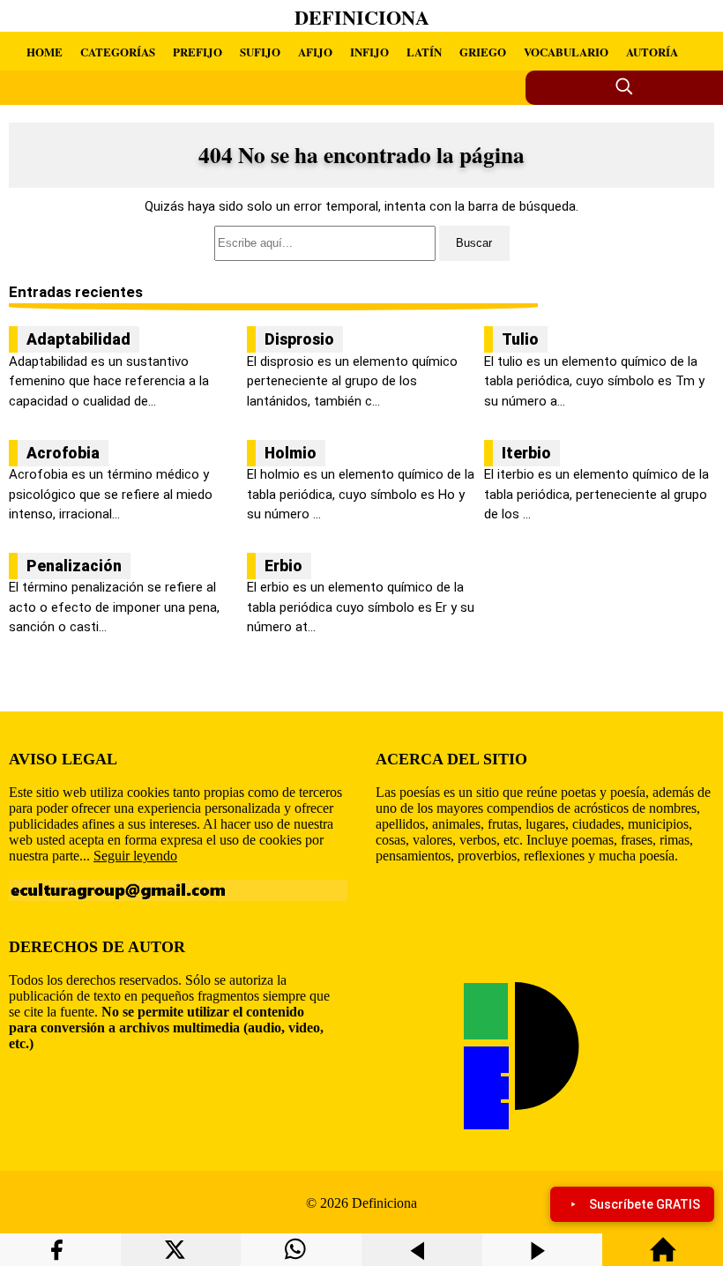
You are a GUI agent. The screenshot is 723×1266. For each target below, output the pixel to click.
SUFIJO (260, 51)
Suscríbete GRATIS (644, 1204)
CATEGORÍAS (117, 51)
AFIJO (315, 51)
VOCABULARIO (566, 51)
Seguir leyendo (135, 855)
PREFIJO (197, 51)
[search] (361, 243)
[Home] (663, 1257)
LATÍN (424, 51)
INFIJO (369, 51)
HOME (44, 51)
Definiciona (361, 17)
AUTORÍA (652, 51)
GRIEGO (482, 51)
